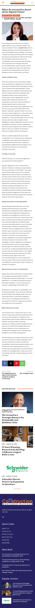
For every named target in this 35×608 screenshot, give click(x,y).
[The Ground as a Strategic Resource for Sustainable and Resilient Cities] (17, 402)
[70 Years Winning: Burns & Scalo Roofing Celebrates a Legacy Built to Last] (17, 437)
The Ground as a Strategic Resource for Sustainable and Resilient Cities (13, 419)
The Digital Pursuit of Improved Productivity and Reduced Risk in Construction (9, 376)
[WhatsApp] (22, 363)
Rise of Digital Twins (26, 373)
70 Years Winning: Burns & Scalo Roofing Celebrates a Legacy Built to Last (13, 451)
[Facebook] (5, 363)
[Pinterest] (16, 363)
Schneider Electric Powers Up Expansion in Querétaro (13, 481)
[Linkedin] (3, 517)
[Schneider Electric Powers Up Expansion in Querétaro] (17, 469)
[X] (11, 363)
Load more (17, 488)
